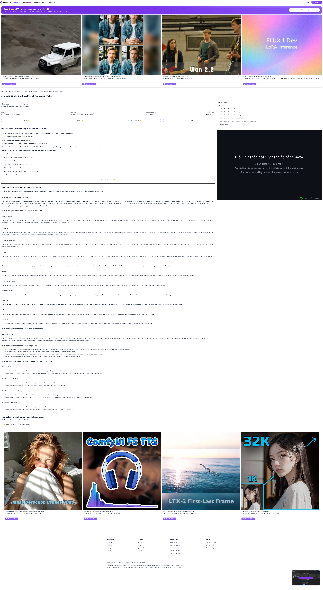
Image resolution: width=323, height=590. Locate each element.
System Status (142, 548)
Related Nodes (223, 124)
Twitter (109, 550)
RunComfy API (174, 548)
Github (25, 120)
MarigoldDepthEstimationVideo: (228, 109)
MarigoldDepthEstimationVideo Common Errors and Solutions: (237, 121)
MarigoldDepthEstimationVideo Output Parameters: (234, 115)
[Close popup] (319, 572)
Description (222, 106)
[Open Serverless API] (306, 579)
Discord (140, 542)
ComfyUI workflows (176, 565)
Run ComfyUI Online (107, 179)
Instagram (110, 548)
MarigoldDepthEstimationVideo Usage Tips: (232, 118)
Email (139, 545)
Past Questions (188, 120)
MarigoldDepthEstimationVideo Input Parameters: (234, 112)
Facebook (110, 545)
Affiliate (140, 550)
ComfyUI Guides (175, 545)
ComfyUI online (143, 565)
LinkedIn (109, 542)
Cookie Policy (210, 548)
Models (37, 2)
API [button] (43, 2)
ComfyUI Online (13, 150)
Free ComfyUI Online (176, 542)
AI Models (140, 567)
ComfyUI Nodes (175, 553)
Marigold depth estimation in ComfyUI (27, 91)
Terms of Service (211, 542)
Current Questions (133, 120)
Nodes (11, 91)
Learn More (173, 556)
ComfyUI (16, 2)
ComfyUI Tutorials (175, 550)
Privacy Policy (210, 545)
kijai (2, 114)
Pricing (52, 2)
